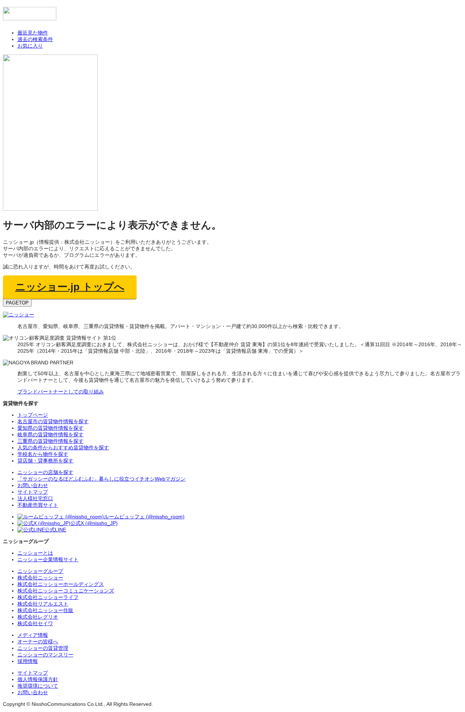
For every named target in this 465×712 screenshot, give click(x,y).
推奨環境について (37, 686)
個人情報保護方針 (37, 679)
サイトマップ (32, 673)
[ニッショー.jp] (29, 17)
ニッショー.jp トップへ (70, 286)
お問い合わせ (32, 692)
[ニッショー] (18, 314)
